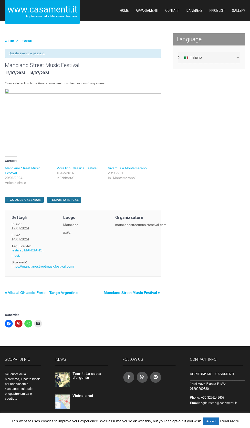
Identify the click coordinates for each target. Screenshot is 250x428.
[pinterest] (155, 377)
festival (16, 250)
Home (124, 10)
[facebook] (128, 377)
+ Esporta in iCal (64, 199)
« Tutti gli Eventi (18, 41)
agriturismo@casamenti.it (219, 403)
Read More (229, 421)
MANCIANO (33, 250)
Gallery (238, 10)
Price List (217, 10)
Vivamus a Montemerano (127, 168)
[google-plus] (142, 377)
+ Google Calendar (24, 199)
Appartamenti (147, 10)
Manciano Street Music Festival (132, 293)
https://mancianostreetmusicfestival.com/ (42, 266)
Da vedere (194, 10)
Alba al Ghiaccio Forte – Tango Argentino (41, 293)
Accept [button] (211, 421)
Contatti (172, 10)
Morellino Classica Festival (76, 168)
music (16, 255)
